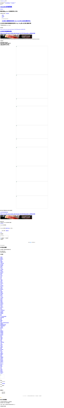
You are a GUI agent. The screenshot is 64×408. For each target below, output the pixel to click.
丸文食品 (1, 271)
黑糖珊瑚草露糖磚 (3, 324)
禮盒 (1, 274)
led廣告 (1, 344)
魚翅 (1, 284)
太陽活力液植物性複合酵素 (4, 322)
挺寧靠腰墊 (2, 317)
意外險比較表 (2, 310)
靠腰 (1, 318)
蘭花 (1, 315)
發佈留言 (2, 239)
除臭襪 (1, 261)
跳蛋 (1, 355)
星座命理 (7, 13)
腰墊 (1, 319)
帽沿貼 (1, 288)
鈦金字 (1, 345)
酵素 (1, 308)
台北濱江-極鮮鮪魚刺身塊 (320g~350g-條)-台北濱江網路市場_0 (16, 21)
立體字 (1, 339)
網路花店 (1, 330)
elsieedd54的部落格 (6, 7)
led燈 (1, 343)
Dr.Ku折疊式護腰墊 (3, 316)
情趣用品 (1, 353)
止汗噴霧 (1, 269)
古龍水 (1, 369)
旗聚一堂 (1, 272)
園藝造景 (1, 312)
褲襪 (1, 348)
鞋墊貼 (1, 270)
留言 (8, 228)
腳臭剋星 (1, 289)
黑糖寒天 (1, 323)
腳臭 (1, 260)
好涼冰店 (1, 264)
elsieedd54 (1, 223)
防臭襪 (1, 262)
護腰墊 (1, 320)
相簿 (2, 15)
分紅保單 (1, 311)
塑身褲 (1, 371)
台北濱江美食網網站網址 (6, 31)
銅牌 (1, 340)
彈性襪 (1, 347)
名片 (2, 17)
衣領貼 (1, 287)
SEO (1, 328)
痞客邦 (7, 228)
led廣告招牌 (2, 342)
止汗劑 (1, 268)
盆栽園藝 (1, 313)
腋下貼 (1, 267)
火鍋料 (1, 352)
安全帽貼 (1, 265)
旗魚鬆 (1, 273)
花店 (1, 329)
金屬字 (1, 341)
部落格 (3, 16)
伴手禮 (1, 275)
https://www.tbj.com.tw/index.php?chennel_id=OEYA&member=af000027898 (12, 29)
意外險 (1, 309)
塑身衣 (1, 370)
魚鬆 (1, 276)
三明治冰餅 (2, 263)
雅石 (1, 314)
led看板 (1, 346)
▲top (1, 232)
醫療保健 (7, 230)
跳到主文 (1, 9)
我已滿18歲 (2, 406)
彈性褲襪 (1, 349)
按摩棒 (1, 354)
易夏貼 (1, 266)
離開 (5, 406)
